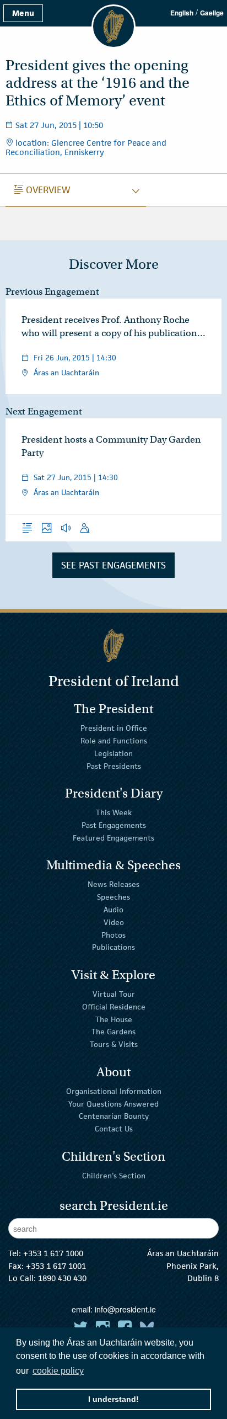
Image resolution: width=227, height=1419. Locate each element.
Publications (113, 947)
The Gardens (113, 1032)
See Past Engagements (113, 565)
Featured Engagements (113, 838)
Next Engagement (44, 411)
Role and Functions (113, 741)
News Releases (113, 884)
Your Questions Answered (113, 1103)
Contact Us (114, 1129)
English (181, 13)
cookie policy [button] (58, 1370)
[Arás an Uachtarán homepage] (113, 645)
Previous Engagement (52, 291)
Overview (42, 190)
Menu (23, 13)
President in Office (113, 728)
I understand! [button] (113, 1399)
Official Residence (113, 1007)
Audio (113, 910)
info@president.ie (125, 1309)
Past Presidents (114, 765)
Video (114, 922)
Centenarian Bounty (114, 1116)
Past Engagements (114, 825)
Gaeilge (212, 13)
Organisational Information (113, 1091)
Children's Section (113, 1176)
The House (113, 1019)
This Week (114, 812)
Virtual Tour (114, 994)
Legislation (113, 753)
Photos (113, 934)
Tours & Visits (114, 1044)
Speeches (113, 897)
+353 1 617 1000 (53, 1253)
